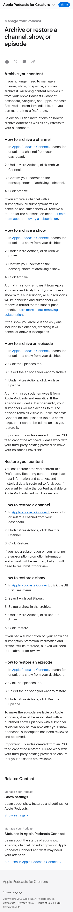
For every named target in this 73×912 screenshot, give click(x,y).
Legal (58, 903)
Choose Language (12, 892)
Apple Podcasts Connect (30, 147)
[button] (6, 61)
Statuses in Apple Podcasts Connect (31, 862)
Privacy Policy (26, 903)
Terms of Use (45, 903)
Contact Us (9, 903)
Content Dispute (11, 907)
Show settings (15, 815)
